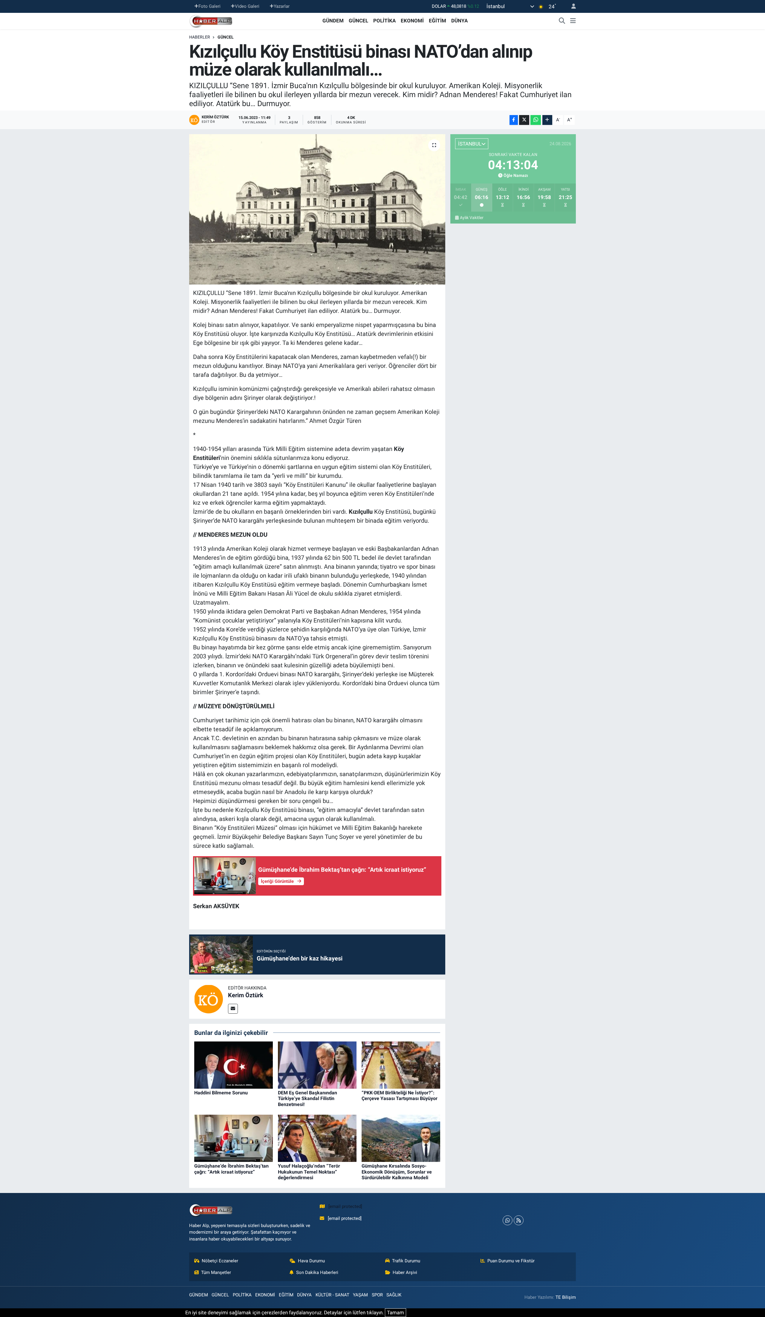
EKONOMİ (412, 21)
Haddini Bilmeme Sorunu (221, 1093)
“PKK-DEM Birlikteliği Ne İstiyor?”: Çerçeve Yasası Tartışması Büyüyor (399, 1095)
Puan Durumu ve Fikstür (511, 1261)
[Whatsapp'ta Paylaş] (535, 120)
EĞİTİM (437, 21)
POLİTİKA (384, 21)
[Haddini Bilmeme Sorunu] (233, 1065)
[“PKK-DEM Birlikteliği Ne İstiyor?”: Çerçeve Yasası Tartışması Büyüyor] (401, 1065)
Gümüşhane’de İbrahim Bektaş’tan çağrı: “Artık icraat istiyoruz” (231, 1168)
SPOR (377, 1295)
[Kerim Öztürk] (208, 999)
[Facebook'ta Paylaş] (514, 120)
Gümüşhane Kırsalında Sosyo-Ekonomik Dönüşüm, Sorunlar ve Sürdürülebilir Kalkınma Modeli (397, 1171)
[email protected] (345, 1206)
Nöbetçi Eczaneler (220, 1261)
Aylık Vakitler (472, 217)
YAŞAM (360, 1295)
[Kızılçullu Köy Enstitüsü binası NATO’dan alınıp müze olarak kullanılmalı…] (317, 209)
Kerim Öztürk (245, 995)
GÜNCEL (358, 21)
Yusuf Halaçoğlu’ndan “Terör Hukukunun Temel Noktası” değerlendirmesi (309, 1171)
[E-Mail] (233, 1009)
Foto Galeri (209, 6)
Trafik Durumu (406, 1261)
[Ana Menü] (573, 21)
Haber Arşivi (405, 1272)
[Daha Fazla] (547, 120)
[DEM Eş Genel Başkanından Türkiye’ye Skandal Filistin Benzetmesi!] (317, 1065)
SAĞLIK (393, 1295)
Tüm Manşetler (216, 1272)
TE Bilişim (566, 1297)
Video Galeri (247, 6)
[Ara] (562, 21)
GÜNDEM (333, 21)
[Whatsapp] (507, 1220)
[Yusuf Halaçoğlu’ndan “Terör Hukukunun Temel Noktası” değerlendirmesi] (317, 1138)
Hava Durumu (311, 1261)
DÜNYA (459, 21)
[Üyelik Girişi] (571, 6)
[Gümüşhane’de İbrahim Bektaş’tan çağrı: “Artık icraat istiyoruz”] (233, 1138)
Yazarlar (282, 6)
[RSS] (519, 1220)
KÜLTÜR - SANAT (332, 1295)
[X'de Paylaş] (524, 120)
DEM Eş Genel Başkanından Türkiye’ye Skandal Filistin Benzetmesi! (307, 1098)
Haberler (199, 37)
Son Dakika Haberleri (317, 1272)
